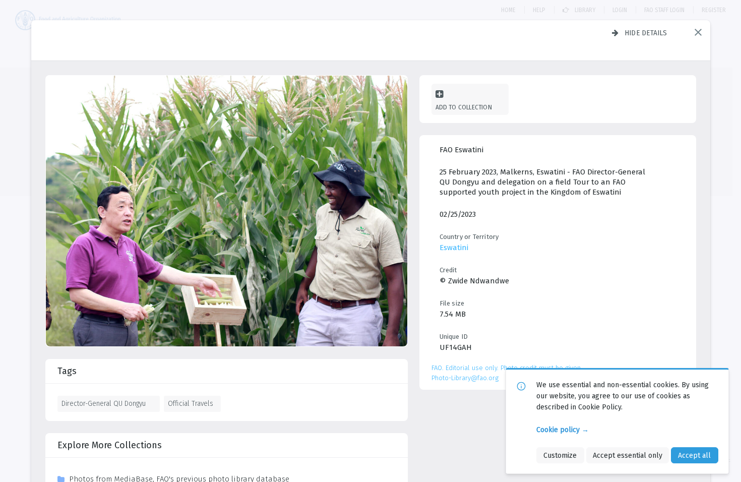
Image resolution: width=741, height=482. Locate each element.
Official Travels (190, 403)
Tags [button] (67, 371)
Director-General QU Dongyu (103, 403)
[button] (698, 32)
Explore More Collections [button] (109, 445)
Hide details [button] (646, 32)
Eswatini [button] (454, 247)
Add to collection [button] (464, 107)
